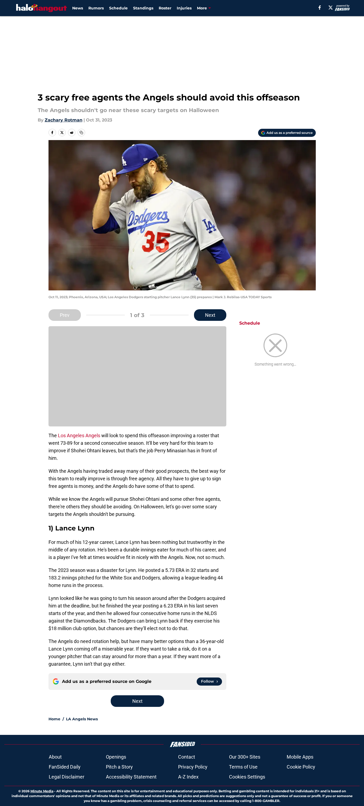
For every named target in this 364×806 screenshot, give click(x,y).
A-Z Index (188, 777)
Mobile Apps (300, 757)
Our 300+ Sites (244, 757)
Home (54, 719)
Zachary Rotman (63, 120)
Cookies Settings (247, 777)
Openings (116, 757)
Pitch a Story (119, 767)
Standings (143, 8)
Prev (65, 315)
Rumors (96, 8)
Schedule (118, 8)
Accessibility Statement (131, 777)
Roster (165, 8)
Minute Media (41, 791)
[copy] (81, 132)
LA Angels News (82, 719)
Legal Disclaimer (66, 777)
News (77, 8)
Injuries (184, 8)
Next (210, 315)
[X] (330, 7)
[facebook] (319, 7)
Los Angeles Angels (79, 435)
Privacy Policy (192, 767)
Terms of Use (243, 767)
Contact (186, 757)
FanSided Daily (65, 767)
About (55, 757)
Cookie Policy (301, 767)
